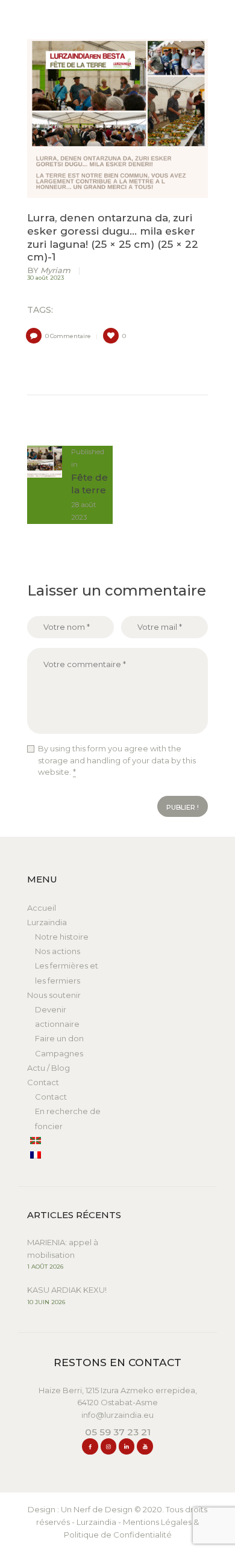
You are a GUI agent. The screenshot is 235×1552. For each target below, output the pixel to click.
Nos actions (57, 951)
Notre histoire (62, 936)
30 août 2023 (45, 277)
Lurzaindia (47, 922)
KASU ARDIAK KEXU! (67, 1290)
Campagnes (59, 1053)
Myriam (49, 270)
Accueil (41, 908)
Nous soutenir (54, 995)
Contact (43, 1082)
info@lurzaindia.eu (117, 1415)
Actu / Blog (48, 1068)
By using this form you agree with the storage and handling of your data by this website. (117, 760)
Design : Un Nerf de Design (80, 1509)
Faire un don (59, 1038)
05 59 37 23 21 (118, 1432)
